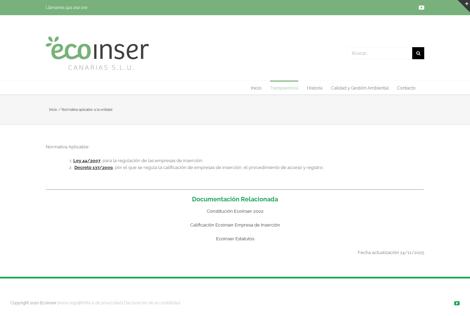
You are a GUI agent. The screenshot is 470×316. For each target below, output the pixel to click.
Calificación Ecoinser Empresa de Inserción (235, 225)
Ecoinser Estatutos (235, 238)
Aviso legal (68, 303)
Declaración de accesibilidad (152, 303)
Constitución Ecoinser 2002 (235, 211)
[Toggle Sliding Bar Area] (464, 6)
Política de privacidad (100, 303)
